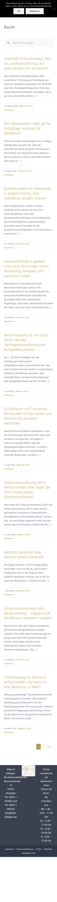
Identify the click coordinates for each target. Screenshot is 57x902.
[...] (35, 96)
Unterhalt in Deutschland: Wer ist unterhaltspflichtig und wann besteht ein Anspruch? (27, 64)
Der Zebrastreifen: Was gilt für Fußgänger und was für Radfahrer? (27, 128)
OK (18, 11)
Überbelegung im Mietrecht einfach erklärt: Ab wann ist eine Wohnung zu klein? (25, 682)
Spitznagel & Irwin (28, 853)
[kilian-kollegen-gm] (28, 766)
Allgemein (23, 106)
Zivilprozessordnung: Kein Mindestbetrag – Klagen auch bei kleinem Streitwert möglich (28, 613)
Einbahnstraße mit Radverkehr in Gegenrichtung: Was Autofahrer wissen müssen (27, 193)
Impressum (9, 849)
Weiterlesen (8, 110)
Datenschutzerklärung (24, 849)
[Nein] (53, 8)
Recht (30, 106)
